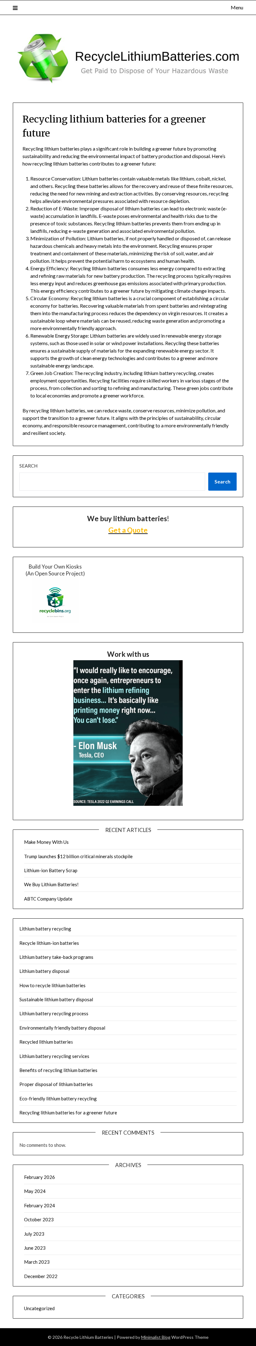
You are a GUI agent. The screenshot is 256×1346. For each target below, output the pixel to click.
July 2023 (34, 1234)
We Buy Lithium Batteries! (51, 884)
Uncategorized (39, 1308)
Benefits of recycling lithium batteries (58, 1070)
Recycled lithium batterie (45, 1042)
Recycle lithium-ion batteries (49, 943)
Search (28, 466)
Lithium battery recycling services (54, 1056)
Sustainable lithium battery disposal (56, 999)
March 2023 (37, 1262)
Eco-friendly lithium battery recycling (58, 1098)
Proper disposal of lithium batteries (56, 1084)
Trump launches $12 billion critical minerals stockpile (78, 856)
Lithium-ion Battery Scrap (50, 870)
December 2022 (40, 1276)
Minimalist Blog (155, 1337)
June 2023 (35, 1248)
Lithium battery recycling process (53, 1013)
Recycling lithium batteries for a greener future (68, 1112)
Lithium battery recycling (45, 928)
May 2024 (35, 1191)
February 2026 (39, 1177)
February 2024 (39, 1205)
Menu (237, 7)
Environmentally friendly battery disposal (62, 1028)
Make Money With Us (46, 842)
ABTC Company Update (48, 898)
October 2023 (39, 1219)
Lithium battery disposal (44, 971)
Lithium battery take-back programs (56, 957)
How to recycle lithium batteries (52, 985)
